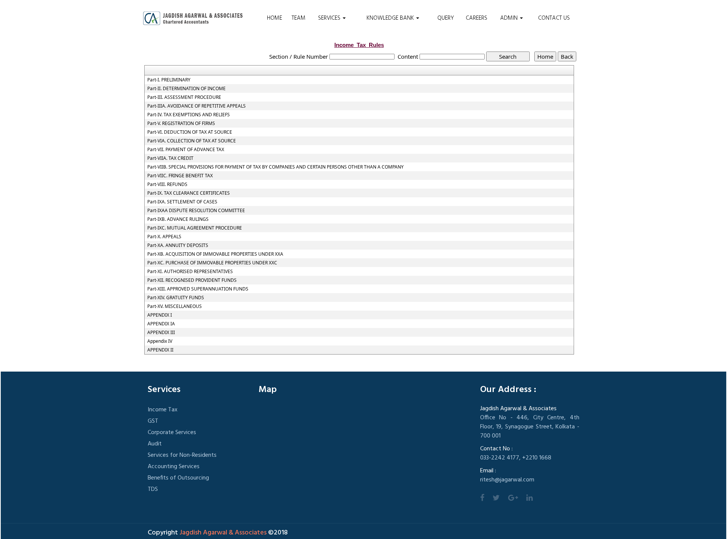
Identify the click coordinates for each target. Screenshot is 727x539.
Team (299, 18)
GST (153, 421)
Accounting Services (174, 467)
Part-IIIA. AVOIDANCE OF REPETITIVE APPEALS (196, 106)
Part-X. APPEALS (164, 237)
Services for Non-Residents (182, 455)
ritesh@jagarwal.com (507, 480)
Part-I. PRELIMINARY (168, 80)
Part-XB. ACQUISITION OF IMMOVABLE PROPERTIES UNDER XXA (215, 254)
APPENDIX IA (161, 324)
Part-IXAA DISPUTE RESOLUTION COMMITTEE (196, 211)
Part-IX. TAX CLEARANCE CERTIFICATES (188, 193)
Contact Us (554, 18)
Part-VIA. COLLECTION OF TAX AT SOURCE (191, 141)
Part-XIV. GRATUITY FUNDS (175, 298)
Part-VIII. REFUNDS (167, 184)
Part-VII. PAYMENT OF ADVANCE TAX (185, 150)
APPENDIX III (161, 333)
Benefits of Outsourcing (178, 478)
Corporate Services (172, 432)
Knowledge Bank (391, 18)
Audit (155, 444)
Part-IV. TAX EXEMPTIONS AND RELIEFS (188, 115)
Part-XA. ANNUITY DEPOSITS (177, 245)
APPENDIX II (160, 350)
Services (330, 18)
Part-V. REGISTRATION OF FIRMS (181, 123)
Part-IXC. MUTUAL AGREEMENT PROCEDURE (194, 228)
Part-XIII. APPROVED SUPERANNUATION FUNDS (197, 289)
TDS (153, 489)
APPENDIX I (159, 315)
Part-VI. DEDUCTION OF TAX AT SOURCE (189, 132)
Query (445, 18)
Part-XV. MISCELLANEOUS (174, 306)
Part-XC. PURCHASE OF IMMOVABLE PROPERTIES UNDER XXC (212, 263)
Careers (476, 18)
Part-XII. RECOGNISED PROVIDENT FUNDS (192, 280)
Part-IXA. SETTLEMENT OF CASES (182, 202)
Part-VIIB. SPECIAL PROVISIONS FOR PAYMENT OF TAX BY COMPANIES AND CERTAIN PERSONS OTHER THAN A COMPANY (275, 167)
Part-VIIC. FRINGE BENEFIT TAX (180, 176)
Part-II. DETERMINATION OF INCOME (186, 89)
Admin (509, 18)
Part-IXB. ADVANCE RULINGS (178, 219)
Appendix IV (159, 341)
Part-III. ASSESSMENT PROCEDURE (184, 97)
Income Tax (163, 410)
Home (274, 18)
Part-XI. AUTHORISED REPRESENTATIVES (190, 272)
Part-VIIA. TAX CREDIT (170, 158)
